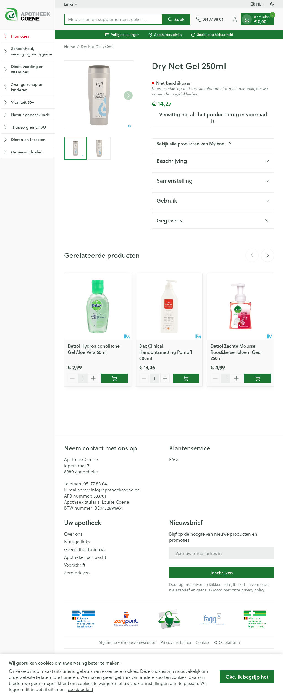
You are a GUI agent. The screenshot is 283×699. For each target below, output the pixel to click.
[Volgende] (128, 95)
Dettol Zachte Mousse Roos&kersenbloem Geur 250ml (236, 352)
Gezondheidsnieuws (84, 549)
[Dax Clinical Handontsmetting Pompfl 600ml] (169, 306)
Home (69, 46)
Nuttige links (77, 542)
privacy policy (252, 590)
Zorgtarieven (77, 573)
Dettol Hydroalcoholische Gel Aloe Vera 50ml (94, 349)
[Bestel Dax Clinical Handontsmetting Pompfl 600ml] (186, 378)
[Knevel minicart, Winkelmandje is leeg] (247, 19)
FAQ (173, 459)
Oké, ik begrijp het (247, 676)
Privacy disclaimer (176, 642)
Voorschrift (74, 565)
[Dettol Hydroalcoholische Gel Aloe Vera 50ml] (97, 306)
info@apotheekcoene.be (115, 490)
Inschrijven (222, 572)
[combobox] (113, 19)
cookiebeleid (80, 689)
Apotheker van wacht (85, 557)
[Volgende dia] (267, 255)
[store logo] (27, 15)
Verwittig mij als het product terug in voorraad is (213, 117)
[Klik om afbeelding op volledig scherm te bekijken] (99, 95)
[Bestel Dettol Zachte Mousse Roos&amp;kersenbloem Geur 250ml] (257, 378)
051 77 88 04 (95, 484)
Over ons (73, 534)
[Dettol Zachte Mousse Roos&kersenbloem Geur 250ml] (240, 306)
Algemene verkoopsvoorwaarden (127, 642)
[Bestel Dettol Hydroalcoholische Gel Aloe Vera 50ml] (114, 378)
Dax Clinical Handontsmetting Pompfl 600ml (165, 352)
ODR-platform (227, 642)
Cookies (203, 642)
